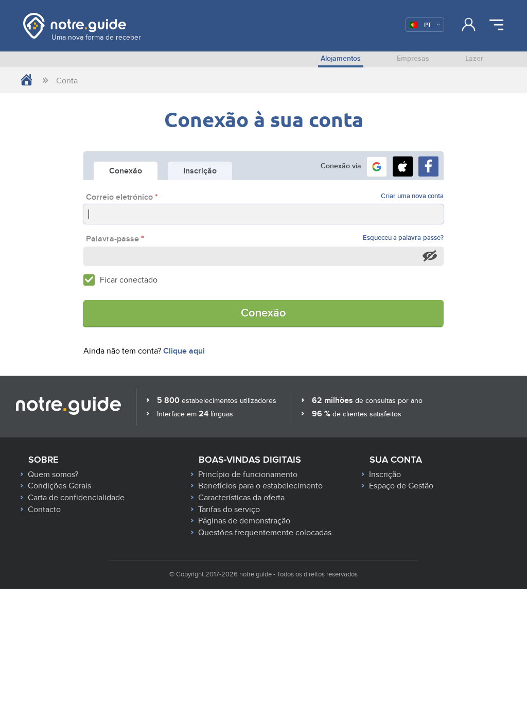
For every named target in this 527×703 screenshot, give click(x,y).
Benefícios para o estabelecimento (260, 485)
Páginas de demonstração (244, 520)
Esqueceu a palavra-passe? (403, 238)
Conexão (263, 313)
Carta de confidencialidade (76, 497)
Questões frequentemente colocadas (264, 532)
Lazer (474, 59)
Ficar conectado (128, 280)
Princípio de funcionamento (247, 474)
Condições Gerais (59, 485)
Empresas (413, 59)
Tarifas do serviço (229, 509)
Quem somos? (53, 474)
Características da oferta (241, 497)
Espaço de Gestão (401, 485)
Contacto (44, 509)
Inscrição (385, 474)
